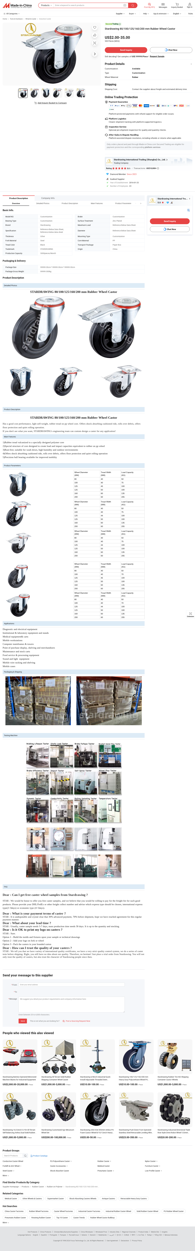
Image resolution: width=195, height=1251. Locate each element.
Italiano (84, 1235)
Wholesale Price (101, 1232)
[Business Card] (188, 210)
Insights (164, 1232)
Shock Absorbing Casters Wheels (82, 1198)
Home (5, 19)
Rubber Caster (103, 1161)
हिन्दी (133, 1235)
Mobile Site (155, 1232)
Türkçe (149, 1235)
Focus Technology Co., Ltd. (80, 1240)
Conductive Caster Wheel (13, 1161)
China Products (45, 1232)
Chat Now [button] (172, 50)
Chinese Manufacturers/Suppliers (66, 1232)
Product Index (143, 1232)
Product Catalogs (40, 1155)
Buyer (131, 13)
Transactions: (146, 168)
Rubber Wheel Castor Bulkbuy (102, 1217)
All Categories (12, 13)
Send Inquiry (126, 50)
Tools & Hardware (16, 19)
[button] (136, 203)
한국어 (119, 1235)
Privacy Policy (137, 1240)
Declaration (125, 1240)
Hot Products (32, 1232)
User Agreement (112, 1240)
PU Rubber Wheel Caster (174, 1211)
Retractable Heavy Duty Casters (134, 1198)
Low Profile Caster (152, 1170)
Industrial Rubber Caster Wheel (118, 1211)
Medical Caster (104, 1166)
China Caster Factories (14, 1211)
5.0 (159, 202)
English (35, 1235)
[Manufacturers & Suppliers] (17, 5)
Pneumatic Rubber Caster (15, 1217)
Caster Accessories (58, 1166)
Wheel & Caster (30, 19)
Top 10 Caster (62, 1217)
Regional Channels (129, 1232)
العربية (111, 1235)
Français (63, 1235)
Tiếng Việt (158, 1235)
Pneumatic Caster (105, 1170)
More (5, 1222)
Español (44, 1235)
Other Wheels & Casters (32, 1198)
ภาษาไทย (140, 1235)
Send (23, 1021)
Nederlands (102, 1235)
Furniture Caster (151, 1166)
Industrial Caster (45, 19)
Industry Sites (114, 1232)
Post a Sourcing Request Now (76, 1021)
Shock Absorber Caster (59, 1170)
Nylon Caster (150, 1161)
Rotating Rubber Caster (41, 1217)
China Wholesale (87, 1232)
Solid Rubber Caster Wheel (147, 1211)
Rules (190, 13)
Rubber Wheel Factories (38, 1211)
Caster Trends (79, 1217)
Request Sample (157, 56)
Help (145, 13)
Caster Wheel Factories (63, 1211)
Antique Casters (108, 1198)
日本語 (126, 1235)
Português (53, 1235)
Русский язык (74, 1235)
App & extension (160, 13)
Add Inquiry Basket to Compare (52, 102)
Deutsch (93, 1235)
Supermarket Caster (55, 1198)
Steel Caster (7, 1170)
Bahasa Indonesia (171, 1235)
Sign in (189, 7)
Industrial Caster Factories (89, 1211)
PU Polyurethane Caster (60, 1161)
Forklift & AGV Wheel (11, 1166)
